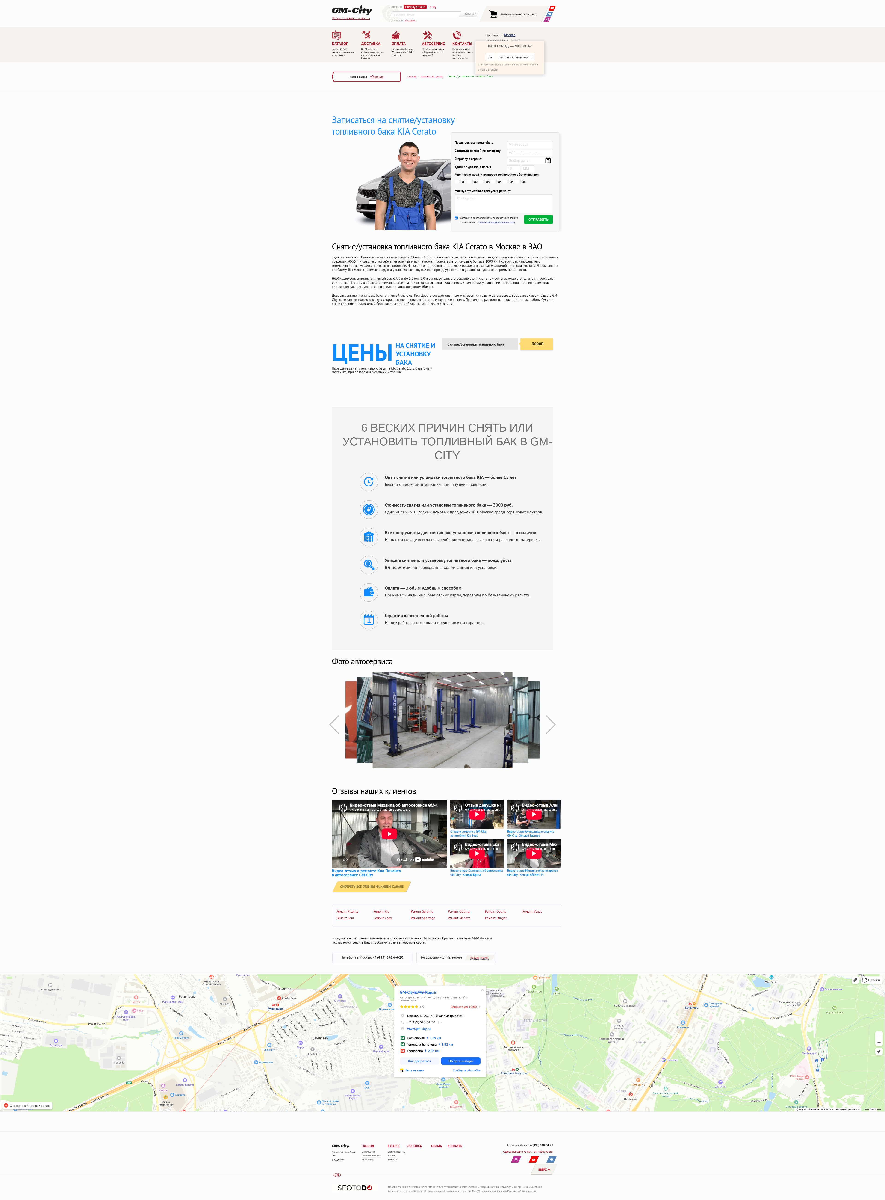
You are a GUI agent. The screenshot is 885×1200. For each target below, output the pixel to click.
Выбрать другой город (515, 57)
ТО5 (511, 182)
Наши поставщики (371, 1155)
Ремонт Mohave (459, 918)
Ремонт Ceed (383, 918)
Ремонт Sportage (423, 918)
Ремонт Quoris (495, 911)
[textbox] (425, 14)
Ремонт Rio (381, 911)
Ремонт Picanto (347, 911)
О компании (368, 1151)
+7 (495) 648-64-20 (387, 957)
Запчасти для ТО (396, 1151)
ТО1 (463, 182)
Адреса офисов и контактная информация (528, 1151)
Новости (392, 1159)
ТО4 (499, 182)
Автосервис (368, 1159)
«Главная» (377, 76)
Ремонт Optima (459, 911)
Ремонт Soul (345, 918)
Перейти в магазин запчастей (351, 18)
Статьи (391, 1155)
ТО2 (475, 182)
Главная (411, 76)
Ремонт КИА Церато (432, 76)
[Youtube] (552, 8)
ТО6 (523, 182)
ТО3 (487, 182)
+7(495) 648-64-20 (541, 1145)
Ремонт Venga (532, 911)
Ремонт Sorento (422, 911)
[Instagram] (547, 19)
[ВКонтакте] (549, 14)
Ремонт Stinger (496, 918)
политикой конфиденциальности (497, 222)
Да (490, 57)
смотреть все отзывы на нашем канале (372, 887)
